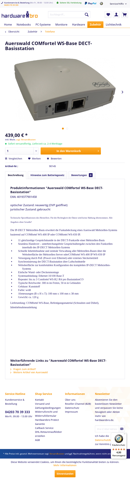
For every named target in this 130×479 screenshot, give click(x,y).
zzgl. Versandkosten (26, 139)
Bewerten (56, 158)
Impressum (71, 411)
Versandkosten (56, 453)
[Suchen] (86, 14)
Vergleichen (15, 158)
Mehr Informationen (65, 465)
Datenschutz (72, 407)
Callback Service (44, 428)
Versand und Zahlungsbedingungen (48, 405)
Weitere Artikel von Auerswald (30, 372)
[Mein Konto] (116, 14)
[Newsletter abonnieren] (122, 429)
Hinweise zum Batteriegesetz (47, 175)
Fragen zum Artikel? (24, 369)
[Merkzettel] (108, 14)
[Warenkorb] (124, 14)
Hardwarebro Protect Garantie (47, 422)
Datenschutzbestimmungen (110, 440)
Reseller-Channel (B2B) (78, 403)
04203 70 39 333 (11, 5)
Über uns (70, 399)
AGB (37, 440)
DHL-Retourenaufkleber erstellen (48, 434)
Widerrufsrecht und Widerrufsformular (46, 413)
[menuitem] (118, 4)
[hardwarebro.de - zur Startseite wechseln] (20, 15)
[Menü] (125, 435)
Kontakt (39, 399)
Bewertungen (81, 175)
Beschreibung (16, 175)
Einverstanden (65, 473)
